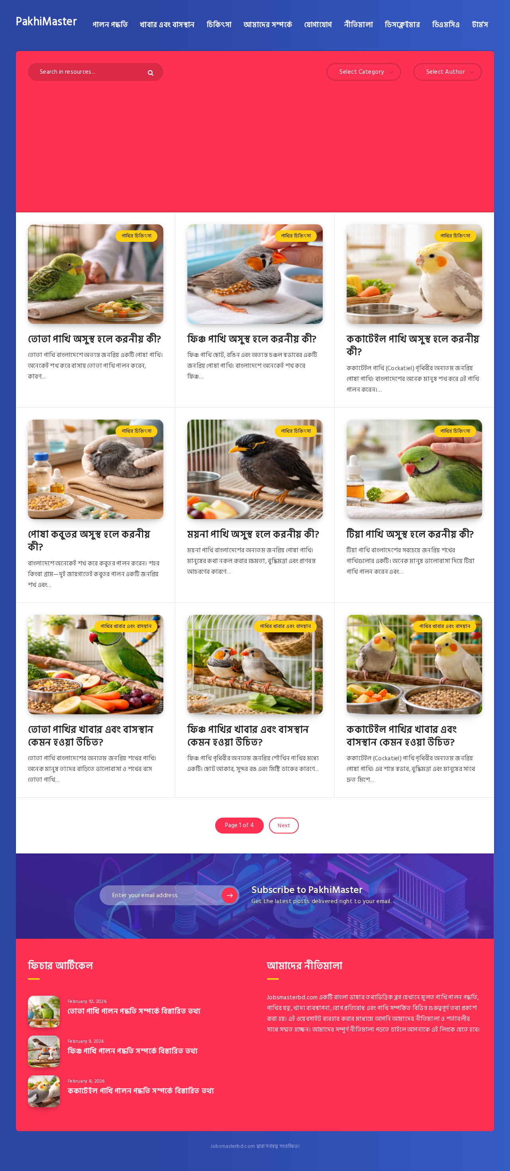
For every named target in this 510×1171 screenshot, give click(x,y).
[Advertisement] (255, 140)
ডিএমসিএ (446, 25)
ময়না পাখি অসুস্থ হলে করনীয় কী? (253, 534)
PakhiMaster (46, 22)
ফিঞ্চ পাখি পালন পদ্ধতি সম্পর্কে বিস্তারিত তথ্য (133, 1051)
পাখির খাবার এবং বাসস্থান (125, 626)
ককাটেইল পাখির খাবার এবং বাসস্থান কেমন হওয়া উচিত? (402, 736)
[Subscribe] (229, 895)
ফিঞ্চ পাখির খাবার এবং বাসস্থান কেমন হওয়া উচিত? (248, 736)
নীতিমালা (358, 25)
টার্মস (480, 25)
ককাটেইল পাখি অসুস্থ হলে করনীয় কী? (413, 345)
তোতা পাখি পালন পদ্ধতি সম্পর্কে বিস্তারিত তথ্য (134, 1011)
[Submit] (151, 72)
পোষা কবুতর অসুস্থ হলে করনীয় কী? (89, 541)
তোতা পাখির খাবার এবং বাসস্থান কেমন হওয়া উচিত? (91, 736)
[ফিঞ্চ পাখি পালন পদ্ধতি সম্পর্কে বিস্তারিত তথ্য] (44, 1051)
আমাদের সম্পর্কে (267, 25)
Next (284, 825)
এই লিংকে (443, 1030)
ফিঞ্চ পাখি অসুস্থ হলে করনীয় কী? (252, 339)
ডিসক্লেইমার (402, 25)
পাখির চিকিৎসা (136, 235)
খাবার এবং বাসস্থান (167, 25)
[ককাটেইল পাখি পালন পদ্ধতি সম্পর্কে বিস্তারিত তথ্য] (44, 1091)
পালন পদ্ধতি (110, 25)
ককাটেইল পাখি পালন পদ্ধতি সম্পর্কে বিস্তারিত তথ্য (141, 1091)
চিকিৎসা (219, 25)
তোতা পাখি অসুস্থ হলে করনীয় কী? (94, 339)
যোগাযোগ (318, 25)
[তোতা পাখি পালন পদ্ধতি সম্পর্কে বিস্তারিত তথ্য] (44, 1012)
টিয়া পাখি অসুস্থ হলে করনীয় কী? (410, 534)
